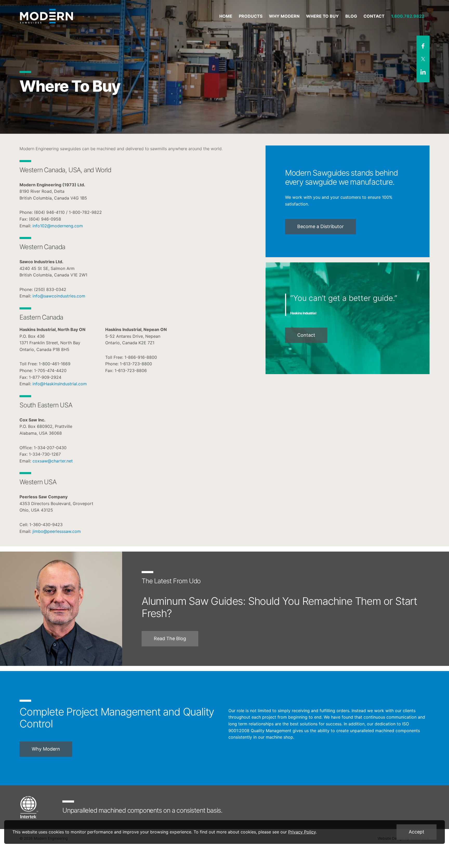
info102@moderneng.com (57, 225)
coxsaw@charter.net (52, 460)
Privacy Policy (302, 831)
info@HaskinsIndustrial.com (59, 383)
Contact (306, 335)
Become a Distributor (320, 226)
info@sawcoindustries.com (58, 296)
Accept (416, 831)
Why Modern (46, 749)
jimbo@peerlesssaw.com (56, 531)
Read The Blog (170, 638)
